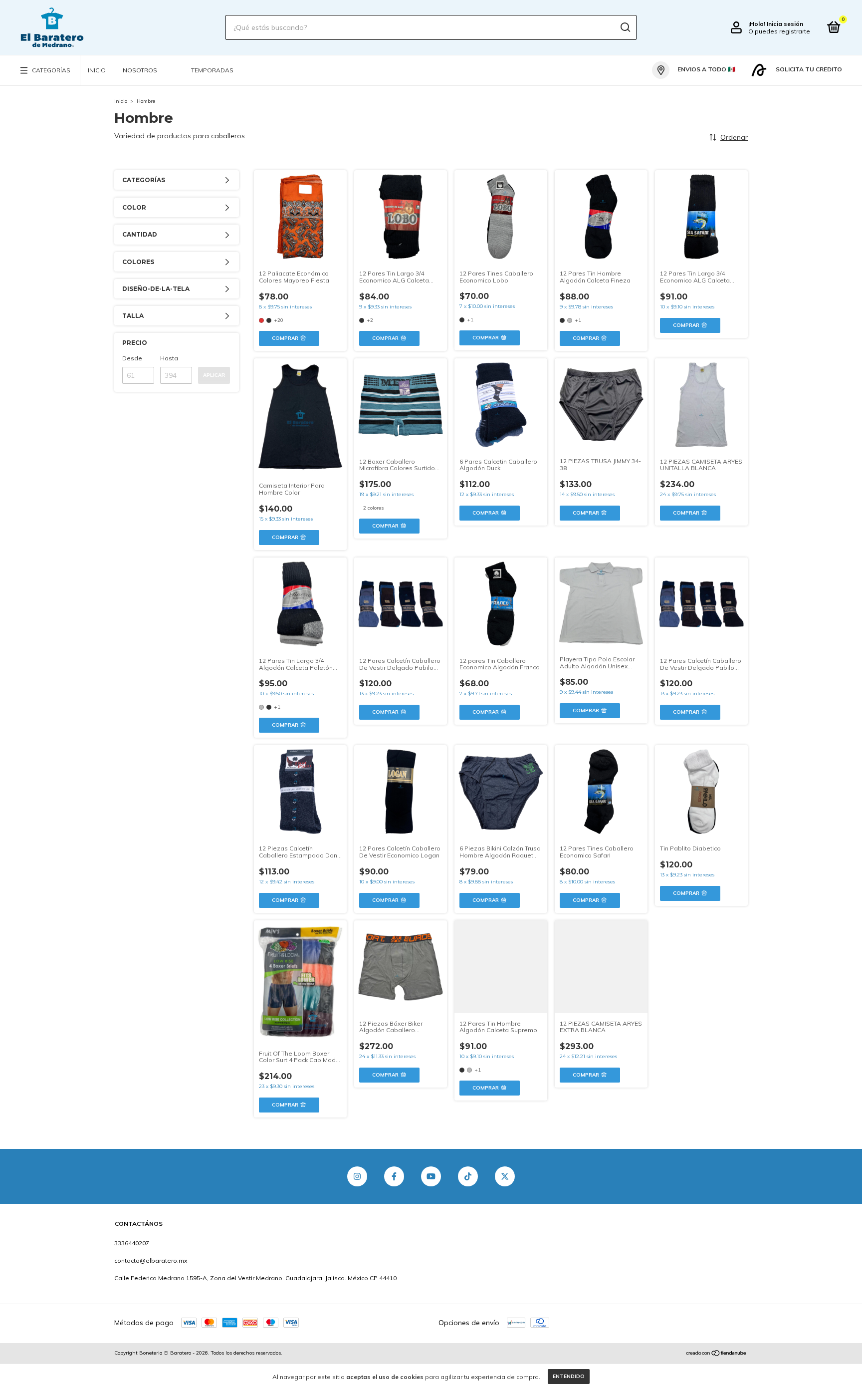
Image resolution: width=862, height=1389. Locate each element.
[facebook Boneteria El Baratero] (394, 1192)
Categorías (51, 70)
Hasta (169, 358)
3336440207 (131, 1258)
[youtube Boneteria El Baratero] (431, 1192)
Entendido (569, 1376)
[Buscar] (625, 27)
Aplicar (214, 375)
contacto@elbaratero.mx (150, 1276)
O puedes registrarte (779, 31)
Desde (132, 358)
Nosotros (140, 70)
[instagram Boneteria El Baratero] (357, 1192)
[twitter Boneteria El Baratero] (505, 1192)
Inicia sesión (785, 23)
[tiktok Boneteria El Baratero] (468, 1192)
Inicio (97, 70)
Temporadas (212, 70)
